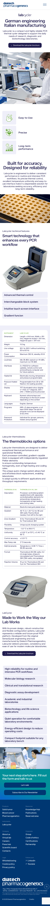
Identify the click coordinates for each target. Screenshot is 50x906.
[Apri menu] (45, 5)
